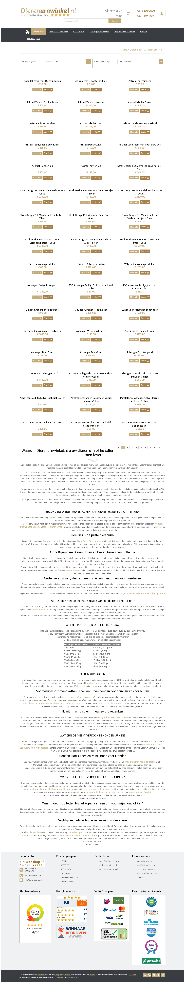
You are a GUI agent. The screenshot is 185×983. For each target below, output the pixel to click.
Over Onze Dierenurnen (109, 861)
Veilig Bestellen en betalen (147, 873)
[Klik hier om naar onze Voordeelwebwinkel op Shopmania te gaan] (151, 936)
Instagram (58, 974)
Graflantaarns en (69, 877)
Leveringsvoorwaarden (146, 869)
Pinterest (67, 974)
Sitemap (140, 877)
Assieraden (66, 869)
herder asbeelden (40, 748)
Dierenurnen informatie (109, 869)
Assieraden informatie (108, 865)
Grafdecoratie (67, 881)
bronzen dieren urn (75, 703)
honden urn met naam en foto (138, 762)
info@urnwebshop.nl (33, 880)
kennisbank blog (33, 832)
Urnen (64, 861)
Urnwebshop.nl (59, 977)
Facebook (41, 974)
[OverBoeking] (114, 925)
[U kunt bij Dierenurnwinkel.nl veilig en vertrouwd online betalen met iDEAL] (107, 903)
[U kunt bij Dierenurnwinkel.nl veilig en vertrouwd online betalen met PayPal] (109, 911)
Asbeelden (65, 865)
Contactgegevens (144, 861)
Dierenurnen (136, 49)
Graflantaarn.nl (72, 977)
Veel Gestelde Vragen (146, 865)
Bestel (48, 89)
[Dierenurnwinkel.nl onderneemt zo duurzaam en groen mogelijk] (151, 963)
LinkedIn (92, 974)
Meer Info (37, 90)
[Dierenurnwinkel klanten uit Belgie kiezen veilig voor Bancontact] (119, 918)
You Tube (132, 974)
